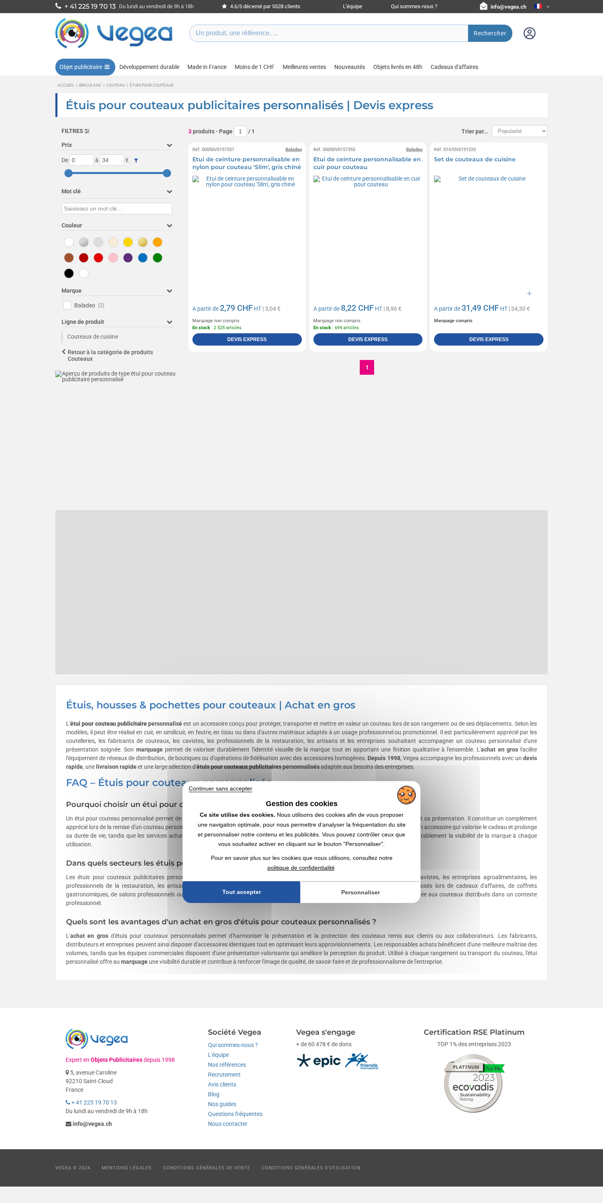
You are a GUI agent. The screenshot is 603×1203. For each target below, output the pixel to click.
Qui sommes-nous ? (414, 6)
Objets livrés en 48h (398, 67)
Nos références (227, 1064)
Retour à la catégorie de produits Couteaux (110, 355)
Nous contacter (227, 1124)
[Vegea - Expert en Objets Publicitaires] (114, 48)
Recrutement (224, 1074)
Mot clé (71, 191)
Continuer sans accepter (220, 788)
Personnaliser (360, 892)
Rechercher (490, 33)
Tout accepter (241, 892)
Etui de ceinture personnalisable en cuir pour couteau (367, 163)
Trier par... (475, 131)
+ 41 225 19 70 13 (93, 1102)
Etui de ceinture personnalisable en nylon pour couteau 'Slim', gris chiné (246, 163)
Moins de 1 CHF (254, 67)
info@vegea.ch (508, 7)
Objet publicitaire (80, 67)
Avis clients (222, 1084)
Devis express (247, 339)
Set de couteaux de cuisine (475, 159)
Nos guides (222, 1104)
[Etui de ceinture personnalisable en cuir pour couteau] (368, 230)
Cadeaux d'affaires (454, 67)
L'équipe (352, 6)
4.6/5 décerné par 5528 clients (264, 6)
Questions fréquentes (235, 1114)
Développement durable (149, 67)
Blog (213, 1094)
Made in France (206, 67)
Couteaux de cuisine (92, 336)
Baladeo (89, 305)
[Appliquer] (136, 160)
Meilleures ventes (304, 67)
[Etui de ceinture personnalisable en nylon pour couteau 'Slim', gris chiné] (247, 230)
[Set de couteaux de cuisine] (489, 230)
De (65, 160)
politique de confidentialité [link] (301, 868)
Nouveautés (349, 67)
